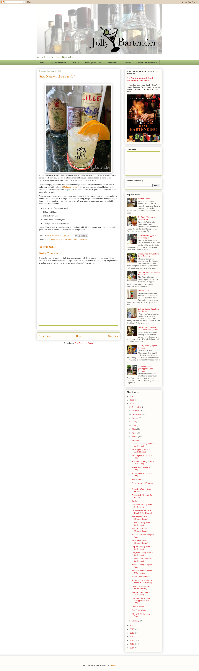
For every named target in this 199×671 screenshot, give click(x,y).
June (134, 425)
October (136, 411)
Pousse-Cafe (143, 290)
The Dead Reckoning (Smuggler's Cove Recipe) (141, 600)
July (134, 422)
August (135, 418)
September (137, 414)
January (136, 621)
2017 (132, 637)
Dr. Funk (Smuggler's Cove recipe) (147, 218)
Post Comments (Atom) (84, 343)
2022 (132, 400)
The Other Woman (140, 610)
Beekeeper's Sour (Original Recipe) (140, 518)
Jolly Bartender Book (58, 62)
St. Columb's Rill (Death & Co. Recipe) (143, 462)
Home (42, 62)
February (136, 440)
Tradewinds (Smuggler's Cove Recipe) (148, 255)
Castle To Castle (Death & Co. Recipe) (143, 444)
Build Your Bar (113, 62)
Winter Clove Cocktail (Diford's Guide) (141, 587)
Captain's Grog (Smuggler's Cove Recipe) (145, 368)
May (134, 429)
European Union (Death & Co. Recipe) (143, 506)
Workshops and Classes (93, 62)
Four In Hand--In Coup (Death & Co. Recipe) (142, 512)
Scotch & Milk (144, 199)
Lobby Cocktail (138, 606)
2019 (132, 629)
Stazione (135, 501)
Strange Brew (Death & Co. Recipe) (141, 593)
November (137, 407)
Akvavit (64, 239)
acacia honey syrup (52, 239)
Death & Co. (73, 239)
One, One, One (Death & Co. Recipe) (142, 554)
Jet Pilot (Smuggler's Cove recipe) (147, 236)
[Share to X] (81, 236)
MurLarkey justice (70, 187)
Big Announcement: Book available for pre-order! (140, 79)
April (134, 433)
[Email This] (76, 236)
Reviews (128, 62)
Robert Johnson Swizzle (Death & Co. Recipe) (142, 581)
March (135, 437)
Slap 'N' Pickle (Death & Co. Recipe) (142, 548)
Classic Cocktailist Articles (146, 62)
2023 (132, 396)
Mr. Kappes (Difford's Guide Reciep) (141, 450)
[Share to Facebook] (83, 236)
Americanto (136, 479)
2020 (132, 625)
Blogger (113, 665)
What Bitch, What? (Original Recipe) (140, 542)
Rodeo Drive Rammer (141, 576)
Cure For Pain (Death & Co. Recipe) (142, 524)
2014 (132, 648)
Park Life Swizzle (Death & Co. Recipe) (142, 571)
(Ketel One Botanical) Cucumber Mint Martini (148, 328)
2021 (132, 404)
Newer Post (44, 336)
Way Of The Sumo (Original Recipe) (140, 530)
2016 (132, 640)
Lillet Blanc (83, 239)
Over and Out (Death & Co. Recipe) (141, 560)
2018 (132, 633)
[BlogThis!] (78, 236)
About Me (75, 62)
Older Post (113, 336)
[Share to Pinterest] (86, 236)
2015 (132, 644)
